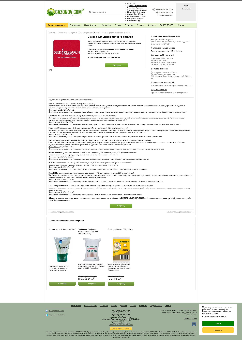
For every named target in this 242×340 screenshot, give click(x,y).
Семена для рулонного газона (62, 212)
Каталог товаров (55, 25)
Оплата (140, 25)
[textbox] (105, 12)
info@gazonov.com (165, 15)
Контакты (152, 25)
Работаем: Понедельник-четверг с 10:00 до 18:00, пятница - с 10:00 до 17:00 (121, 320)
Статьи (180, 25)
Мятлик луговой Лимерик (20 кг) (62, 229)
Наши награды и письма (121, 323)
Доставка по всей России (137, 6)
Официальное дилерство (137, 10)
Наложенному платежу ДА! (163, 82)
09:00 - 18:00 (132, 4)
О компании (75, 25)
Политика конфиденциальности (121, 325)
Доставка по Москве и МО (162, 55)
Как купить (106, 25)
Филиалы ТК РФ (190, 319)
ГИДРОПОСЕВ (166, 25)
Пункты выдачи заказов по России (164, 72)
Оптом (118, 25)
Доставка (129, 25)
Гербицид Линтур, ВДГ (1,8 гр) (120, 229)
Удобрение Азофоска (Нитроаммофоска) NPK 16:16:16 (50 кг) (88, 231)
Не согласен (218, 330)
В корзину (117, 65)
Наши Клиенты (90, 25)
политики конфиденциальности (214, 316)
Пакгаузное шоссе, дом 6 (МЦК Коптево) (166, 51)
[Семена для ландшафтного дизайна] (67, 53)
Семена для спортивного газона (179, 212)
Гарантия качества (159, 89)
